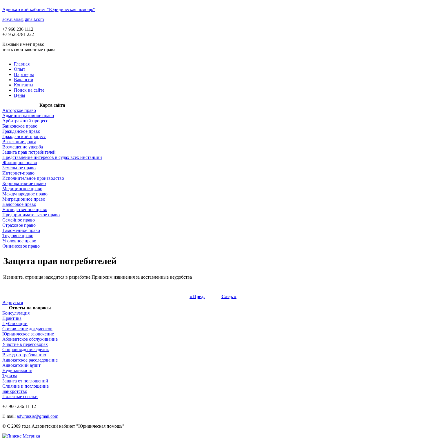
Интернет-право (18, 172)
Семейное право (18, 219)
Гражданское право (21, 131)
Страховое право (19, 225)
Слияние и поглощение (25, 386)
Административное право (28, 115)
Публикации (15, 323)
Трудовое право (17, 235)
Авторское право (19, 110)
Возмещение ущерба (22, 146)
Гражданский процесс (24, 136)
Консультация (16, 313)
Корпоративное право (24, 183)
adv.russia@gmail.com (23, 19)
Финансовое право (21, 246)
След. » (228, 296)
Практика (11, 318)
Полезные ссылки (20, 396)
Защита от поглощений (25, 380)
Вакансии (23, 79)
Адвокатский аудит (21, 365)
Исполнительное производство (33, 178)
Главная (22, 63)
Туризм (9, 375)
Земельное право (19, 167)
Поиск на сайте (29, 90)
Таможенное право (21, 230)
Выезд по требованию (24, 354)
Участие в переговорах (25, 344)
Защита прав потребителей (29, 152)
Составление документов (27, 328)
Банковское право (19, 126)
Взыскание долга (19, 141)
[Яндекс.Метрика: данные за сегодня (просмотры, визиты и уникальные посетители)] (21, 436)
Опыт (19, 69)
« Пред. (197, 296)
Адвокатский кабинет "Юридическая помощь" (48, 9)
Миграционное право (23, 199)
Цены (19, 95)
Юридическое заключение (28, 333)
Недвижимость (17, 370)
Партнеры (24, 74)
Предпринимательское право (31, 214)
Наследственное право (24, 209)
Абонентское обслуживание (30, 339)
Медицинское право (22, 188)
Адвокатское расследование (30, 359)
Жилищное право (19, 162)
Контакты (23, 84)
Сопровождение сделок (25, 349)
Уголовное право (19, 240)
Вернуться (12, 302)
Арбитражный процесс (25, 120)
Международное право (25, 193)
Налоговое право (19, 204)
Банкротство (14, 391)
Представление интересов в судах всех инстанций (52, 157)
